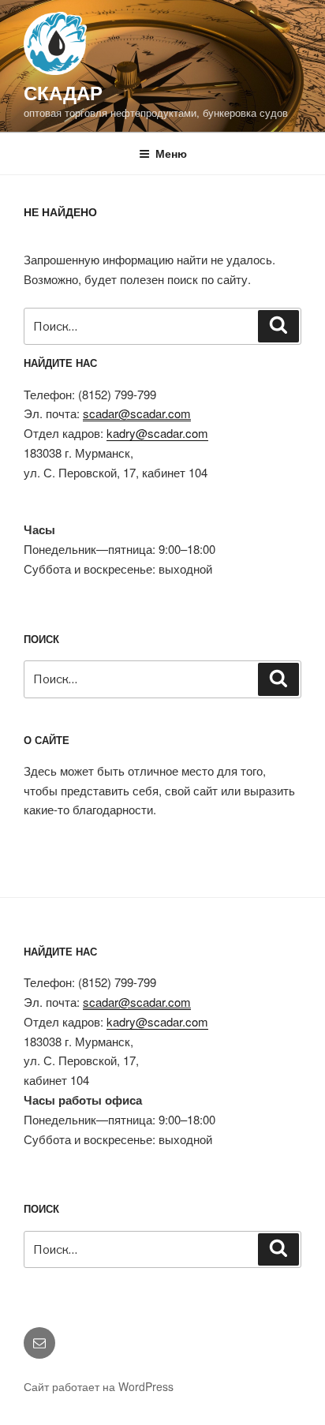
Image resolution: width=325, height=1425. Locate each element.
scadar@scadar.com (137, 413)
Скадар (63, 92)
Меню (171, 153)
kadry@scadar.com (157, 433)
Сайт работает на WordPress (99, 1386)
